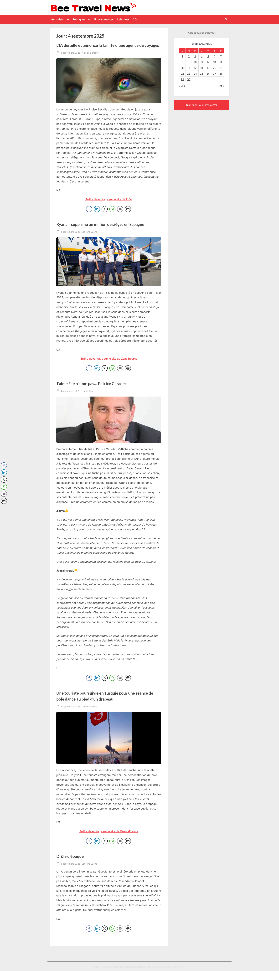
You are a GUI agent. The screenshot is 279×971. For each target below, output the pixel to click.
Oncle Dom (87, 390)
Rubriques (79, 19)
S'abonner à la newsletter (201, 105)
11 (202, 62)
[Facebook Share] (89, 209)
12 (208, 62)
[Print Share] (128, 209)
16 (188, 67)
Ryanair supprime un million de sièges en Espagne (100, 224)
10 (195, 62)
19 (208, 67)
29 (182, 79)
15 (182, 67)
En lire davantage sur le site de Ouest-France (108, 831)
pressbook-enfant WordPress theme (166, 967)
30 (188, 79)
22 (182, 73)
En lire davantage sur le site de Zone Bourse (108, 358)
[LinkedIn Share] (97, 209)
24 (195, 73)
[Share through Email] (120, 209)
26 (208, 73)
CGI (135, 19)
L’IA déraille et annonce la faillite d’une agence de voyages (107, 45)
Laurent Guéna (89, 231)
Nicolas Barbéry (90, 52)
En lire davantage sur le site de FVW (108, 199)
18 (201, 67)
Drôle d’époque (70, 856)
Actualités (57, 19)
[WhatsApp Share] (112, 209)
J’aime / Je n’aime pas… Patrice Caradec (91, 383)
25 (201, 73)
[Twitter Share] (105, 209)
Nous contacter (103, 19)
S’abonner (123, 19)
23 (188, 73)
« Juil (182, 86)
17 (195, 67)
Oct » (221, 86)
